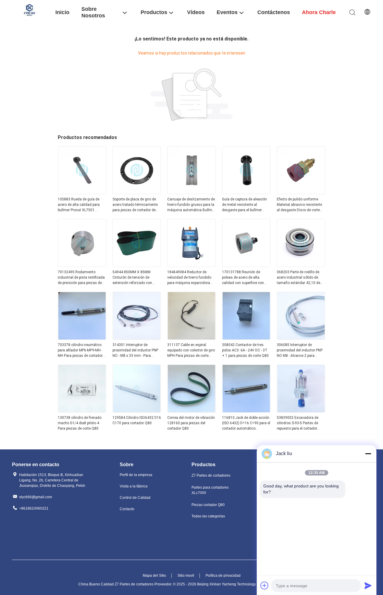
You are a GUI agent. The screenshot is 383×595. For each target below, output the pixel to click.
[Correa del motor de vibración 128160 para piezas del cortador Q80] (191, 410)
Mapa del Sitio (154, 575)
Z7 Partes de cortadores (211, 475)
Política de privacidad (223, 575)
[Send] (368, 585)
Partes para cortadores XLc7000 (210, 490)
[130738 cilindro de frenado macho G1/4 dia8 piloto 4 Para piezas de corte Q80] (82, 410)
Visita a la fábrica (134, 486)
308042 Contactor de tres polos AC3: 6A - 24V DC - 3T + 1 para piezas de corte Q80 (245, 350)
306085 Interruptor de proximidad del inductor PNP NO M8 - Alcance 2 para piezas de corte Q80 (300, 350)
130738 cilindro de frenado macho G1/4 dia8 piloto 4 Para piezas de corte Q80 (79, 423)
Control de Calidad (135, 498)
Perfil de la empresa (136, 475)
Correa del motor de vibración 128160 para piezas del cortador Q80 (191, 423)
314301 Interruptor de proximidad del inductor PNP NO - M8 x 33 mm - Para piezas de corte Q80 (135, 350)
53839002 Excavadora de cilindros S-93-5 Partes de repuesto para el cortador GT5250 (297, 423)
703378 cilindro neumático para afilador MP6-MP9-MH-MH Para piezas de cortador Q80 (80, 350)
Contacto (127, 509)
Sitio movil (185, 575)
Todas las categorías (208, 516)
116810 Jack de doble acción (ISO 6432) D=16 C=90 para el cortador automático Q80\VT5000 (246, 423)
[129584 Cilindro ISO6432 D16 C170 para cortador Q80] (137, 410)
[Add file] (264, 585)
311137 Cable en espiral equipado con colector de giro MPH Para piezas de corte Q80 (191, 350)
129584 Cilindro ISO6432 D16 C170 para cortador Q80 (137, 420)
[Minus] (368, 453)
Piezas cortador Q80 (208, 505)
